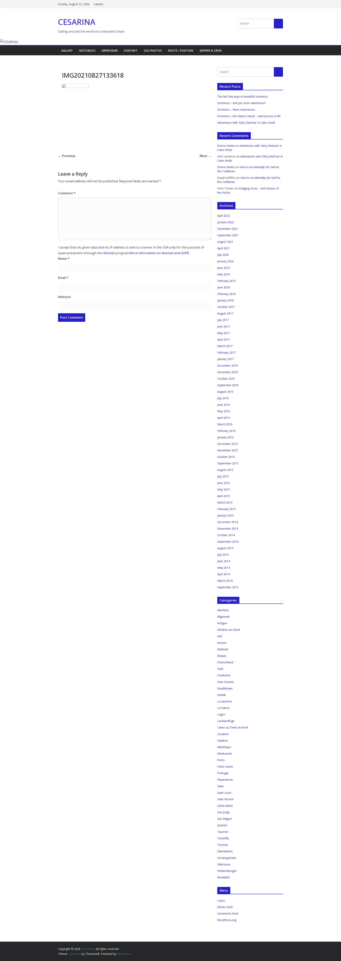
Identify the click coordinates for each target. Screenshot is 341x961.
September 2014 (227, 541)
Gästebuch (87, 50)
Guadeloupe (225, 688)
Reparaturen (225, 779)
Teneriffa (223, 838)
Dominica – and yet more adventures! (241, 103)
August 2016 (225, 391)
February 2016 (226, 431)
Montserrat (224, 753)
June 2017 (223, 326)
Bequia (221, 656)
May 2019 (223, 274)
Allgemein (223, 616)
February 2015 (226, 509)
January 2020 (225, 261)
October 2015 (226, 457)
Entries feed (224, 907)
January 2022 (225, 222)
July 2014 (223, 554)
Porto (221, 760)
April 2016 (223, 418)
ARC (220, 636)
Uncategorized (226, 858)
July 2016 (223, 398)
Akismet (109, 253)
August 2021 (225, 242)
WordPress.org (226, 920)
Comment (67, 193)
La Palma (223, 708)
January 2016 (225, 437)
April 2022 (223, 215)
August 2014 (225, 548)
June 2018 (223, 287)
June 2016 (223, 405)
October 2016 (226, 378)
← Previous (66, 156)
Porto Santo (225, 766)
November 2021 (227, 229)
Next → (205, 156)
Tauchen (222, 832)
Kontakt (131, 50)
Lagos (221, 714)
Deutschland (225, 662)
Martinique (224, 747)
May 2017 (223, 333)
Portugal (222, 773)
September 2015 (227, 463)
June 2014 (223, 561)
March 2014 (224, 581)
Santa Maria (225, 806)
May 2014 (223, 567)
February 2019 (226, 281)
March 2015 (224, 502)
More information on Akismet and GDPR (159, 253)
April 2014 (223, 574)
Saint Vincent (225, 799)
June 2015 (223, 483)
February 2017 (226, 352)
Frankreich (223, 675)
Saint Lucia (224, 792)
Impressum (110, 50)
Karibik (221, 695)
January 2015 (225, 515)
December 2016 (227, 365)
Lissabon (223, 734)
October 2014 (226, 535)
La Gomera (224, 701)
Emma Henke (225, 146)
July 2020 (223, 255)
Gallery (67, 50)
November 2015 (227, 450)
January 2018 (225, 300)
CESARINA (76, 21)
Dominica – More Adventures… (237, 109)
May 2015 (223, 489)
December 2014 (227, 522)
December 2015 (227, 444)
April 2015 (223, 496)
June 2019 (223, 268)
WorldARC (223, 877)
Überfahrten (225, 851)
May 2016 (223, 411)
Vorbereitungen (227, 871)
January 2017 (225, 359)
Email (63, 278)
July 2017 (223, 320)
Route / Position (180, 50)
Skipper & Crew (210, 50)
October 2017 (226, 307)
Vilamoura (223, 864)
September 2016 (227, 385)
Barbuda (222, 649)
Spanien (222, 825)
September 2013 (227, 587)
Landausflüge (225, 721)
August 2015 (225, 470)
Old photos (153, 50)
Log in (221, 900)
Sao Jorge (223, 812)
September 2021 (227, 235)
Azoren (221, 643)
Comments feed (227, 913)
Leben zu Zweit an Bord (232, 727)
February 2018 (226, 294)
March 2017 (224, 346)
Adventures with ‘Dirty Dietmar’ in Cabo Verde (246, 122)
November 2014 (227, 528)
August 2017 (225, 313)
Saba (220, 786)
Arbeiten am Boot (228, 630)
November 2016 (227, 372)
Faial (220, 669)
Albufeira (223, 610)
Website (64, 297)
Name (63, 258)
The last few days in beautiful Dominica (242, 96)
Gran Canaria (225, 682)
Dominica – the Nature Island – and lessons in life (249, 116)
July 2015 (223, 476)
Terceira (222, 845)
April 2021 (223, 248)
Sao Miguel (224, 819)
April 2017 (223, 339)
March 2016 (224, 424)
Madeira (222, 740)
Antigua (222, 623)
